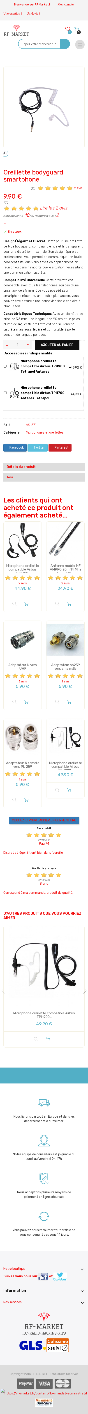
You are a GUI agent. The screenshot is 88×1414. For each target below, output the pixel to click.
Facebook (16, 447)
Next (83, 990)
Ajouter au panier (57, 345)
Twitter (39, 447)
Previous (4, 990)
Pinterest (61, 447)
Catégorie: (11, 432)
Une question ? (12, 13)
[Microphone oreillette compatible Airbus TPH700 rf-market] (14, 393)
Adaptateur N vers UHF (22, 667)
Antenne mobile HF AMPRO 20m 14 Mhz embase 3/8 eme (65, 569)
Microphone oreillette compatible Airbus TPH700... (22, 569)
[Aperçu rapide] (14, 603)
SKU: (7, 425)
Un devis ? (33, 13)
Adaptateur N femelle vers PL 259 (22, 765)
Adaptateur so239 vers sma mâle (65, 667)
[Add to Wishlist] (10, 74)
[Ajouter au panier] (26, 604)
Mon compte (66, 4)
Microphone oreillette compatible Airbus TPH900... (65, 767)
